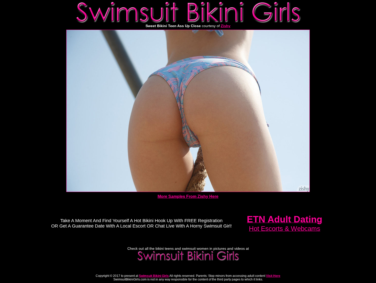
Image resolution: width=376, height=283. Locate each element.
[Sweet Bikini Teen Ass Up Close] (188, 191)
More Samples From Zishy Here (188, 196)
